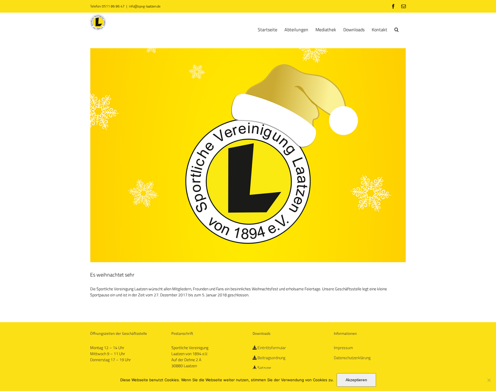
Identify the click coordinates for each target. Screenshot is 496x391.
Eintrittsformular (271, 348)
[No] (489, 380)
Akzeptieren (356, 380)
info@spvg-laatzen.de (144, 6)
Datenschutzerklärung (352, 358)
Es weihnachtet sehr (112, 275)
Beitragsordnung (271, 358)
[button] (396, 29)
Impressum (343, 348)
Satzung (264, 368)
